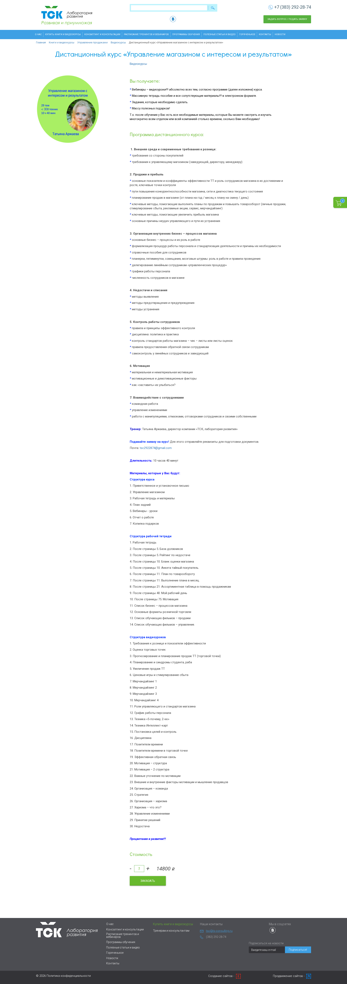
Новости (280, 34)
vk (173, 19)
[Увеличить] (68, 109)
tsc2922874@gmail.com (156, 448)
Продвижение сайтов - (289, 976)
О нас (38, 34)
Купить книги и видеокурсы (63, 34)
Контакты (265, 34)
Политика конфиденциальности (69, 976)
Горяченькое (247, 34)
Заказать (148, 880)
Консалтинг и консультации (102, 34)
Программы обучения (186, 34)
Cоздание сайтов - (221, 976)
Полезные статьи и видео (219, 34)
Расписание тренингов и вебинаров (146, 34)
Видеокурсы (138, 64)
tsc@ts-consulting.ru (219, 930)
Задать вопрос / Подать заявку (287, 19)
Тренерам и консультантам (171, 930)
